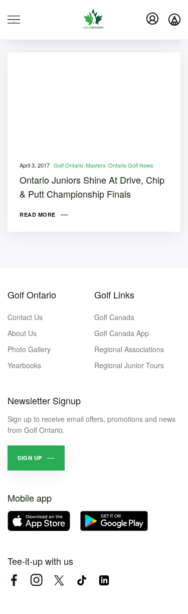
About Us (22, 333)
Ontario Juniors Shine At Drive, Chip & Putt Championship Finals (92, 186)
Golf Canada (114, 317)
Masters (96, 165)
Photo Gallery (29, 349)
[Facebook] (14, 580)
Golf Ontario (68, 165)
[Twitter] (59, 580)
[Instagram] (36, 580)
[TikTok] (81, 580)
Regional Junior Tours (129, 365)
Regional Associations (129, 349)
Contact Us (25, 317)
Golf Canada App (121, 333)
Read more (38, 214)
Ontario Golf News (130, 165)
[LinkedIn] (104, 580)
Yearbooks (24, 365)
